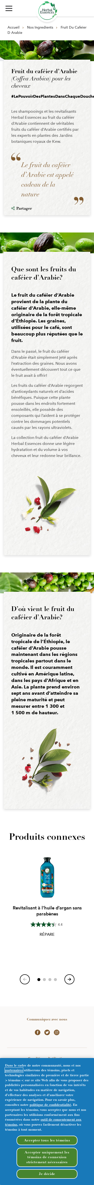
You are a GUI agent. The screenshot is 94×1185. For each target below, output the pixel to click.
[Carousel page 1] (38, 979)
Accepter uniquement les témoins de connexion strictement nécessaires (47, 1157)
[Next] (69, 979)
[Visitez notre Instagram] (56, 1032)
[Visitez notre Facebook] (37, 1032)
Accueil (14, 27)
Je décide (47, 1173)
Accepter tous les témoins (47, 1140)
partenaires (14, 1070)
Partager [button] (24, 208)
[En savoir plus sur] (47, 11)
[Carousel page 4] (55, 979)
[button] (9, 8)
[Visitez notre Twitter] (47, 1032)
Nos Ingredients (40, 27)
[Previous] (25, 979)
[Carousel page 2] (44, 979)
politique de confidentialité (50, 1105)
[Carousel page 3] (49, 979)
